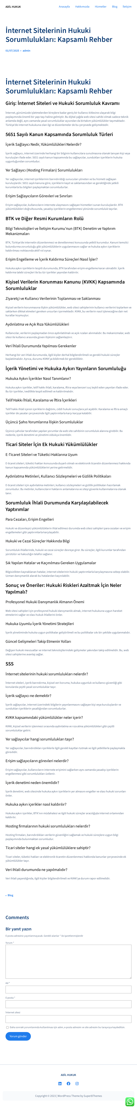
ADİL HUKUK (13, 7)
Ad (8, 983)
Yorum (10, 943)
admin (26, 51)
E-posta (10, 998)
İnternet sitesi (13, 1012)
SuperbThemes (93, 1096)
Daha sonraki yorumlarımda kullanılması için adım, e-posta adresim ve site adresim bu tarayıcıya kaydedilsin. (67, 1027)
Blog (10, 895)
